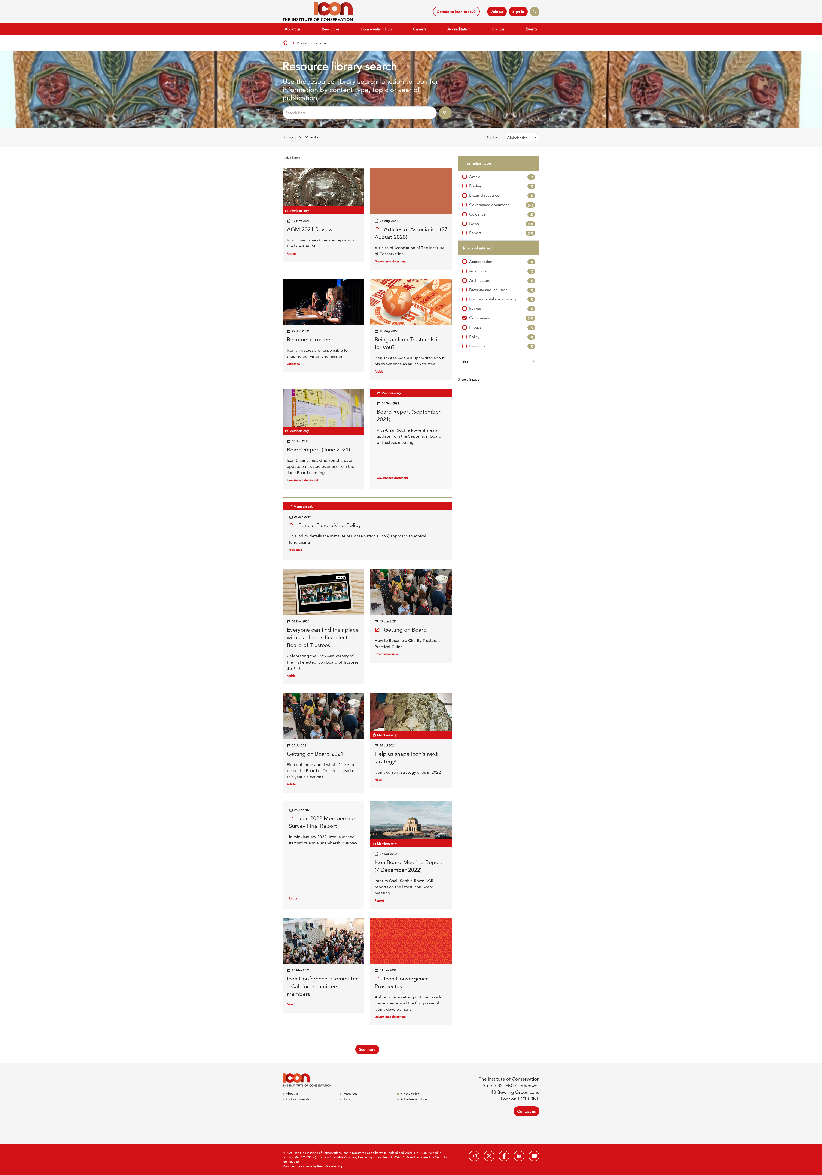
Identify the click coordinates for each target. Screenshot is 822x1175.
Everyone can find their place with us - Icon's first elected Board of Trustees (323, 637)
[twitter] (489, 1156)
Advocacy (501, 270)
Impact (501, 327)
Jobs (346, 1099)
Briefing (501, 185)
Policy (501, 336)
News (501, 223)
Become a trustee (308, 339)
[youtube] (534, 1156)
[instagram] (474, 1156)
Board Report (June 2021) (318, 449)
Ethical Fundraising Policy (329, 525)
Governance (501, 317)
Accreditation (459, 29)
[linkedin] (519, 1156)
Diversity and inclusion (501, 289)
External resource (501, 195)
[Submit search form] (445, 112)
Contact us (526, 1111)
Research (501, 345)
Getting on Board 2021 (315, 754)
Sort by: (492, 137)
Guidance (501, 214)
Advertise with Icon (414, 1099)
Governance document (501, 204)
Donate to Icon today (455, 11)
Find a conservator (298, 1099)
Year (466, 361)
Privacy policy (410, 1094)
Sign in (518, 11)
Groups (498, 29)
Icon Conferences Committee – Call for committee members (323, 986)
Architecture (501, 280)
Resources (331, 29)
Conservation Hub (376, 29)
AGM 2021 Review (310, 229)
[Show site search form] (534, 11)
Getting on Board (404, 629)
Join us (497, 11)
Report (501, 232)
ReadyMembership (330, 1166)
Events (531, 29)
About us (293, 29)
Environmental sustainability (501, 299)
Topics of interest (477, 248)
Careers (419, 29)
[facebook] (504, 1156)
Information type (476, 163)
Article (501, 176)
